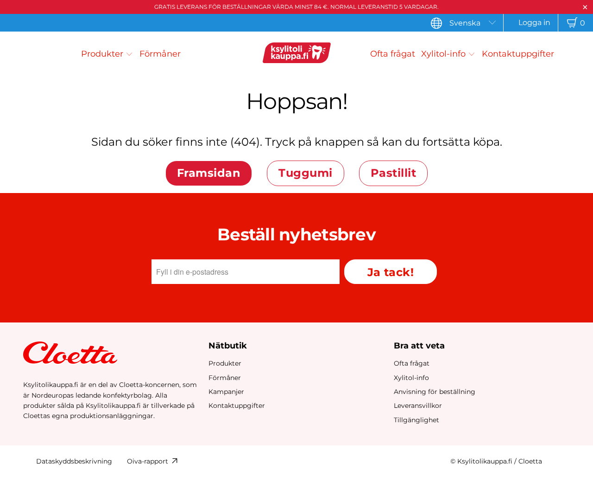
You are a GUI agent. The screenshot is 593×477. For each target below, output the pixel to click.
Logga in (534, 22)
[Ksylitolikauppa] (296, 54)
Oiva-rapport (147, 461)
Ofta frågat (411, 363)
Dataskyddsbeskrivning (74, 461)
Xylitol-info (411, 378)
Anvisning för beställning (434, 391)
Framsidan (208, 173)
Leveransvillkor (418, 405)
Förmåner (224, 378)
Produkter (224, 363)
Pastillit (393, 173)
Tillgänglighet (416, 420)
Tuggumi (305, 173)
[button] (107, 54)
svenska (464, 23)
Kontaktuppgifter (236, 405)
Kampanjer (226, 391)
